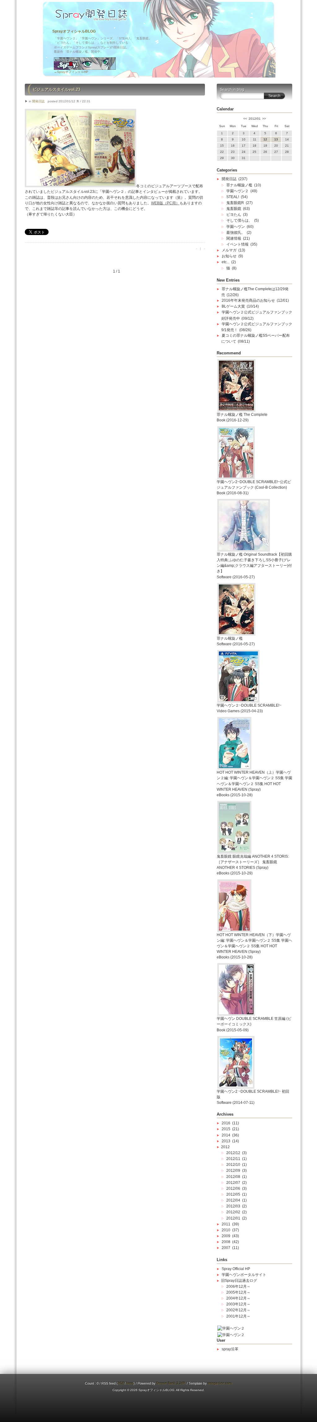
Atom (129, 1383)
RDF (121, 1383)
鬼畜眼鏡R (235, 203)
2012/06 (233, 1188)
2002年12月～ (238, 1310)
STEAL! (232, 197)
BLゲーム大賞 (233, 306)
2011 (226, 1224)
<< (245, 118)
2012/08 (233, 1177)
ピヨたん (233, 214)
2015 (226, 1129)
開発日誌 (38, 101)
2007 (226, 1248)
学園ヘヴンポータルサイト (244, 1275)
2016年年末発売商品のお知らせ (248, 300)
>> (264, 118)
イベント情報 (237, 244)
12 (265, 139)
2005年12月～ (238, 1292)
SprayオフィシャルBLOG (74, 31)
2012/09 (233, 1170)
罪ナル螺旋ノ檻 (239, 185)
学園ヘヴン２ (237, 191)
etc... (225, 262)
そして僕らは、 (239, 220)
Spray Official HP (236, 1269)
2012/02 (233, 1212)
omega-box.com (220, 1383)
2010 (226, 1230)
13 (276, 139)
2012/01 (233, 1218)
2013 (226, 1141)
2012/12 (233, 1153)
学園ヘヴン (235, 226)
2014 (226, 1135)
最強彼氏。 (235, 232)
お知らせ (229, 256)
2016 (226, 1123)
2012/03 (233, 1206)
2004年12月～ (238, 1298)
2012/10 (233, 1164)
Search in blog (232, 89)
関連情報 (233, 238)
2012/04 (233, 1200)
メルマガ (229, 250)
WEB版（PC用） (165, 203)
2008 (226, 1242)
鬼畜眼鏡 (233, 209)
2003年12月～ (238, 1304)
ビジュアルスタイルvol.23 (56, 89)
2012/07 (233, 1182)
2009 (226, 1236)
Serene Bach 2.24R (171, 1383)
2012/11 (233, 1159)
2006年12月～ (238, 1286)
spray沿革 (230, 1349)
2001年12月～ (238, 1316)
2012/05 (233, 1194)
